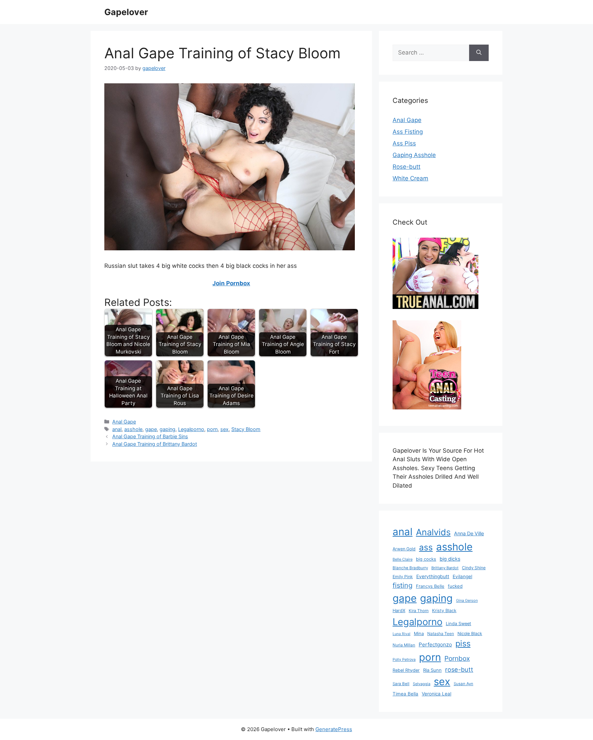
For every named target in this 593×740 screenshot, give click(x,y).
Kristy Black (444, 610)
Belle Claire (402, 559)
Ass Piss (404, 143)
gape (151, 429)
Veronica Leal (436, 693)
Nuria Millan (404, 645)
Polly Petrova (404, 659)
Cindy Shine (474, 567)
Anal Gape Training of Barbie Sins (150, 436)
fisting (402, 585)
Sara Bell (401, 683)
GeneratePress (333, 729)
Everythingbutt (432, 576)
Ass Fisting (408, 131)
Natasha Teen (440, 633)
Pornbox (457, 658)
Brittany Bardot (444, 567)
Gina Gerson (467, 600)
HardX (399, 610)
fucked (455, 586)
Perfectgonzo (435, 644)
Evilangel (462, 576)
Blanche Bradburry (410, 567)
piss (462, 643)
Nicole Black (469, 633)
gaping (167, 429)
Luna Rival (401, 634)
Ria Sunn (432, 670)
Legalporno (191, 429)
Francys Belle (430, 586)
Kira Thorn (419, 610)
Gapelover (126, 12)
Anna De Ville (469, 533)
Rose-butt (406, 166)
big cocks (426, 559)
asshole (133, 429)
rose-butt (459, 669)
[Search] (479, 53)
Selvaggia (421, 683)
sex (224, 429)
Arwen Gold (404, 548)
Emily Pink (403, 576)
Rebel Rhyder (406, 670)
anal (116, 429)
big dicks (450, 559)
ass (426, 547)
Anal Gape (124, 422)
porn (212, 429)
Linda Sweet (458, 623)
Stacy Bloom (245, 429)
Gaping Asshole (414, 155)
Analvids (433, 532)
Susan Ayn (463, 683)
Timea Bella (405, 693)
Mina (419, 633)
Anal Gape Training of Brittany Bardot (154, 444)
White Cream (410, 178)
